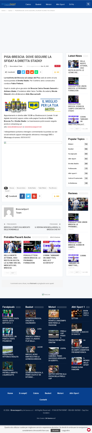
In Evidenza (72, 183)
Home (10, 393)
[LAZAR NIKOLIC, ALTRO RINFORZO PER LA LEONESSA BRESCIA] (31, 350)
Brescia (12, 188)
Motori (49, 4)
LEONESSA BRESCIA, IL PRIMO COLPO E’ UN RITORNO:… (34, 375)
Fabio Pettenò (42, 188)
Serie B (7, 191)
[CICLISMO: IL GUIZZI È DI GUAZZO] (77, 327)
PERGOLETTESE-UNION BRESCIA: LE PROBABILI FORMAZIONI (77, 88)
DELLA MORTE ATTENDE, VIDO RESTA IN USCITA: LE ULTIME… (78, 203)
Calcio (28, 4)
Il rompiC (23, 393)
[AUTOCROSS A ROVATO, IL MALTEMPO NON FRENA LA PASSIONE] (54, 313)
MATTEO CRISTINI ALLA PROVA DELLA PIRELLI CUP (57, 376)
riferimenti (33, 283)
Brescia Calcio (21, 188)
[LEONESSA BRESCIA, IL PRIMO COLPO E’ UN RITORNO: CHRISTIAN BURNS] (31, 368)
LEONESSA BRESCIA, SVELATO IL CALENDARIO (33, 320)
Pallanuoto (72, 168)
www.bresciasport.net (33, 127)
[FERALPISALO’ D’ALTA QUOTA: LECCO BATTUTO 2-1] (8, 313)
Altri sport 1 (72, 173)
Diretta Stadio (32, 188)
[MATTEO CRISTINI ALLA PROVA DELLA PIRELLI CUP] (54, 369)
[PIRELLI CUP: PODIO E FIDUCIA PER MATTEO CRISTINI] (54, 334)
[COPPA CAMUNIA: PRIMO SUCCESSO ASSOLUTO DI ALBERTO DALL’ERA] (54, 351)
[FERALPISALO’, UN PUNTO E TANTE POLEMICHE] (8, 331)
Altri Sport (60, 4)
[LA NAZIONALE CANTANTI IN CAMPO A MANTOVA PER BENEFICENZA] (77, 343)
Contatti (43, 400)
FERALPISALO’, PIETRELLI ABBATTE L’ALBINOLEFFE (10, 372)
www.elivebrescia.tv (15, 127)
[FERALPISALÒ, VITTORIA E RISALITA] (8, 350)
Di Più (71, 4)
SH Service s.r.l (50, 418)
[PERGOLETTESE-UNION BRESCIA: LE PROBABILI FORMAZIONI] (32, 247)
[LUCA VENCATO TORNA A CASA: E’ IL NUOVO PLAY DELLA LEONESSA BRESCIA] (31, 331)
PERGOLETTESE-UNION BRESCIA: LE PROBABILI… (77, 224)
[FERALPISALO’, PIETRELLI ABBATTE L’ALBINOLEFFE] (8, 365)
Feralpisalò (72, 154)
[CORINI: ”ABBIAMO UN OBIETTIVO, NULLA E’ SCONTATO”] (52, 247)
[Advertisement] (46, 33)
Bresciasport (16, 410)
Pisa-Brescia (53, 188)
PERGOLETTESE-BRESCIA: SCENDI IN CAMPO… (76, 245)
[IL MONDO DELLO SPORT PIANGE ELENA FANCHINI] (77, 361)
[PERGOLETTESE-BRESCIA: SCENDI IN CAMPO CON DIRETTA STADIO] (73, 99)
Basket (38, 4)
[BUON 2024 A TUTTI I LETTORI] (77, 313)
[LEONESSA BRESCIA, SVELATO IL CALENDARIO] (31, 313)
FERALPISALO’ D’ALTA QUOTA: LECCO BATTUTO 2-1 (11, 320)
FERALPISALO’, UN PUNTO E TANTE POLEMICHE (10, 339)
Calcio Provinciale (75, 178)
